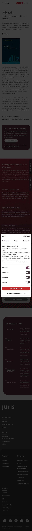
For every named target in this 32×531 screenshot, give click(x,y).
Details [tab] (16, 240)
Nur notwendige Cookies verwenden (16, 293)
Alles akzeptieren (16, 288)
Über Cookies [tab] (26, 240)
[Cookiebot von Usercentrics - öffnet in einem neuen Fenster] (23, 237)
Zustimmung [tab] (5, 240)
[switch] (28, 272)
